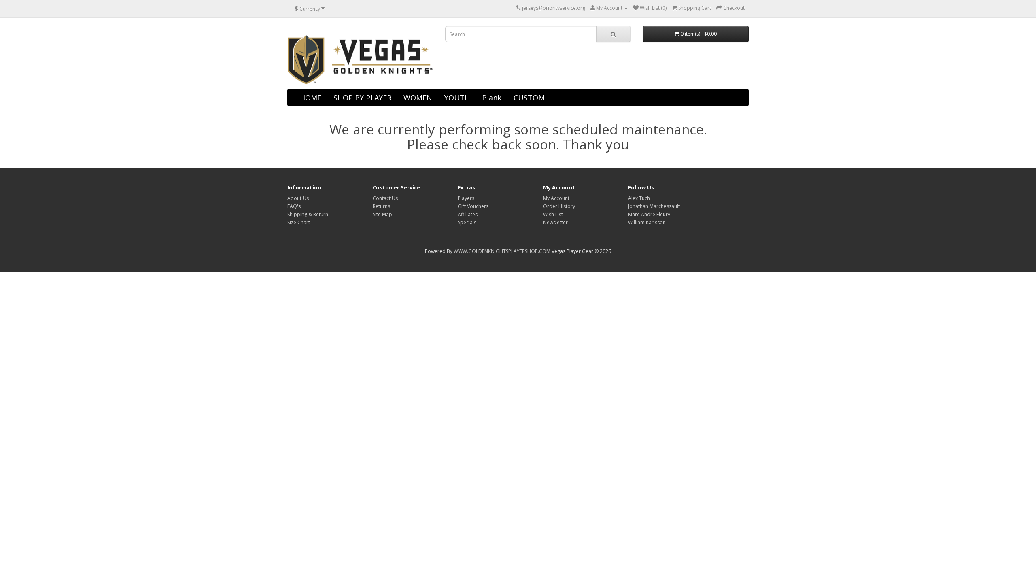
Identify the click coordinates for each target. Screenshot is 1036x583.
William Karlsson (647, 222)
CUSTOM (529, 97)
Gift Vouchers (473, 206)
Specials (467, 222)
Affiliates (468, 214)
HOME (310, 97)
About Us (298, 198)
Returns (381, 206)
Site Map (382, 214)
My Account (556, 198)
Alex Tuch (639, 198)
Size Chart (298, 222)
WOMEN (417, 97)
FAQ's (294, 206)
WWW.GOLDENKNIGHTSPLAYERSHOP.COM (502, 251)
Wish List (553, 214)
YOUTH (457, 97)
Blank (491, 97)
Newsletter (555, 222)
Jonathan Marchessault (654, 206)
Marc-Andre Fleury (649, 214)
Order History (559, 206)
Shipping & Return (307, 214)
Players (466, 198)
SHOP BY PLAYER (362, 97)
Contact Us (385, 198)
